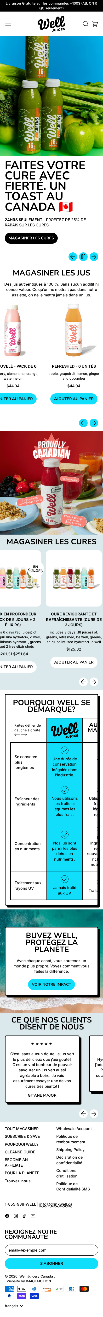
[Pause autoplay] (83, 256)
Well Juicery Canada (36, 1276)
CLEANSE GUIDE (20, 1152)
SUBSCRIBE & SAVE (22, 1136)
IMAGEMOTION (38, 1281)
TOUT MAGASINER (22, 1128)
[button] (85, 23)
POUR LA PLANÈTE (22, 1172)
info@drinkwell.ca (55, 1204)
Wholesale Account (74, 1128)
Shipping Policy (70, 1149)
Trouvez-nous (18, 1180)
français (11, 1306)
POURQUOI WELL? (21, 1144)
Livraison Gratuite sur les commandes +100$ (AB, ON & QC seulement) (51, 5)
